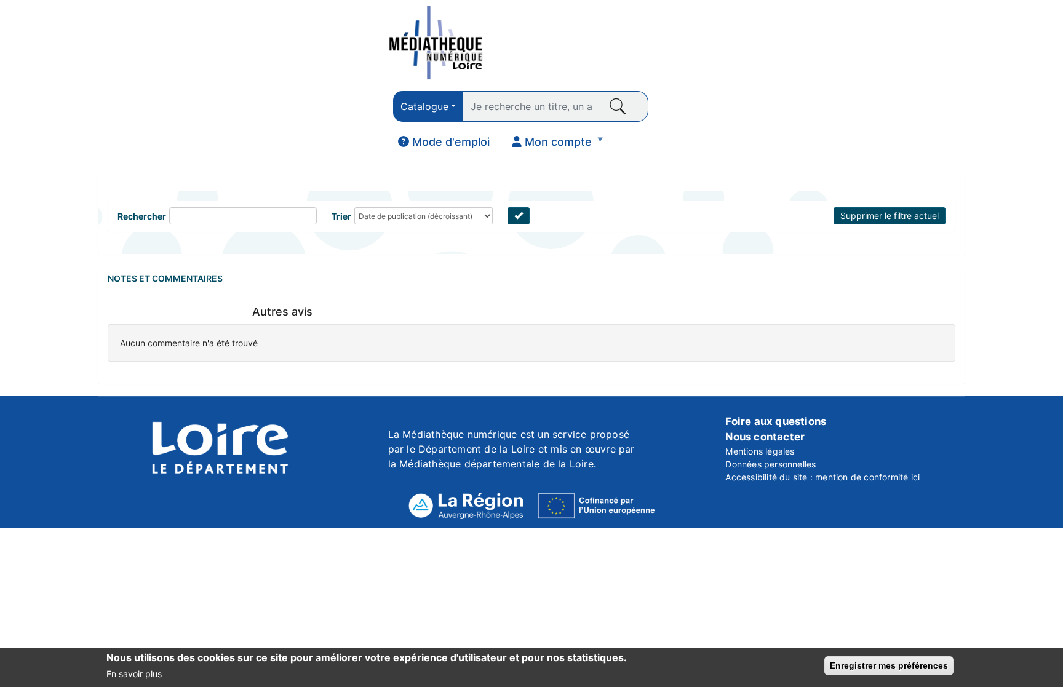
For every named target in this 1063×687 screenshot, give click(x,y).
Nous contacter (765, 437)
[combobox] (428, 106)
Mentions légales (759, 451)
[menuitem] (444, 142)
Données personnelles (770, 464)
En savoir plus (134, 674)
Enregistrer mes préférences (889, 665)
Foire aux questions (775, 421)
